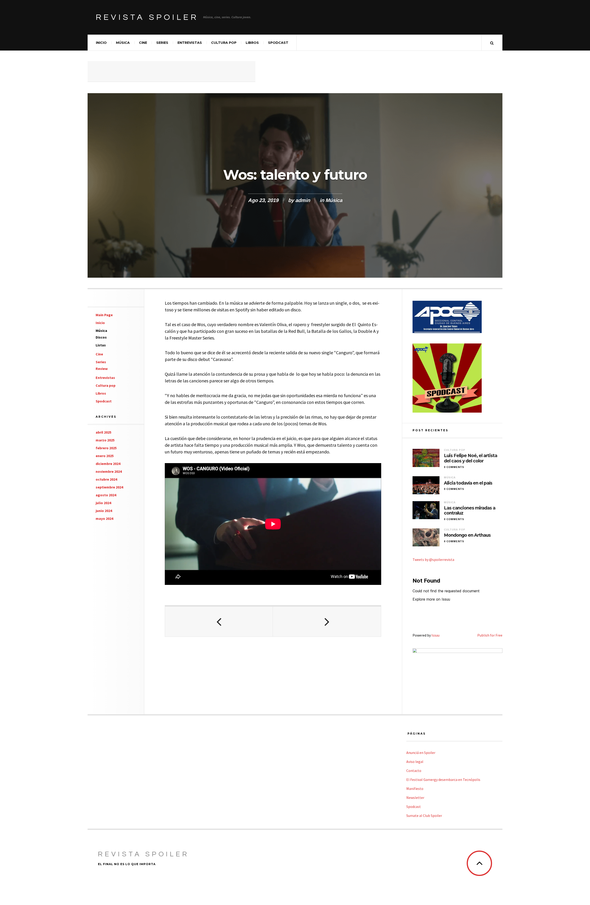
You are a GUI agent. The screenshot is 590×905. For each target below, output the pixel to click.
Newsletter (415, 797)
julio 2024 (103, 502)
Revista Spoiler (147, 17)
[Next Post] (327, 622)
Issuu (435, 635)
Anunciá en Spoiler (420, 752)
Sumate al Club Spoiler (424, 815)
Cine (143, 43)
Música (123, 43)
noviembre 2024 (109, 471)
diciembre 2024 (108, 463)
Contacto (413, 770)
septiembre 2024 (109, 487)
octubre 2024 (106, 479)
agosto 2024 (106, 495)
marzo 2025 (105, 440)
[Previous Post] (219, 622)
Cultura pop (223, 43)
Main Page (104, 315)
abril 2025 (103, 432)
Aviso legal (414, 761)
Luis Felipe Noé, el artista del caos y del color (470, 458)
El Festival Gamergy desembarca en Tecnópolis (443, 779)
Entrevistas (189, 43)
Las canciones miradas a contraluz (469, 511)
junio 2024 (104, 510)
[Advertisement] (171, 71)
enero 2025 (105, 455)
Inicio (101, 43)
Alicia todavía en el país (468, 483)
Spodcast (278, 43)
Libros (252, 43)
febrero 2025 (106, 448)
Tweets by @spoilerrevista (433, 559)
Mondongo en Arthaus (467, 535)
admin (302, 200)
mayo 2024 (104, 518)
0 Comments (454, 467)
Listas (101, 345)
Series (162, 43)
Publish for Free (489, 635)
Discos (101, 337)
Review (102, 368)
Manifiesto (414, 788)
